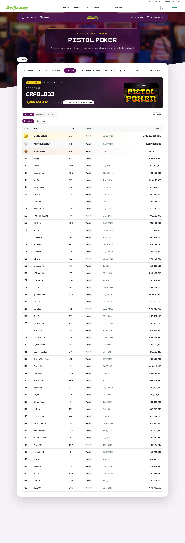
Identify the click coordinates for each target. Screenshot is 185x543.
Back (24, 60)
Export (158, 115)
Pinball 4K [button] (138, 70)
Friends (43, 121)
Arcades (77, 8)
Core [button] (124, 70)
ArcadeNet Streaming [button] (91, 70)
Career (167, 2)
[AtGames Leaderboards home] (92, 17)
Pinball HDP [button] (155, 70)
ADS (128, 8)
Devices (29, 17)
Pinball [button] (71, 70)
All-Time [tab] (28, 115)
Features (118, 8)
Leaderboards (92, 8)
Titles (46, 17)
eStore (106, 8)
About (158, 2)
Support (177, 2)
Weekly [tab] (51, 115)
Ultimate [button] (44, 70)
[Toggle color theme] (162, 8)
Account (174, 8)
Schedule (138, 17)
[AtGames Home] (16, 8)
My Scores (155, 17)
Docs (149, 2)
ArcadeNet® (64, 8)
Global (30, 121)
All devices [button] (28, 70)
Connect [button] (111, 70)
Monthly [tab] (40, 115)
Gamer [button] (58, 70)
